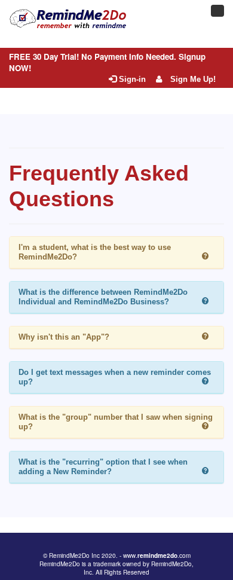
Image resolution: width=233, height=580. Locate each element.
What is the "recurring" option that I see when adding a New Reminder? (103, 466)
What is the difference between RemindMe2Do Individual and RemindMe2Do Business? (103, 297)
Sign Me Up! (192, 79)
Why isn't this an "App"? (64, 336)
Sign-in (131, 79)
